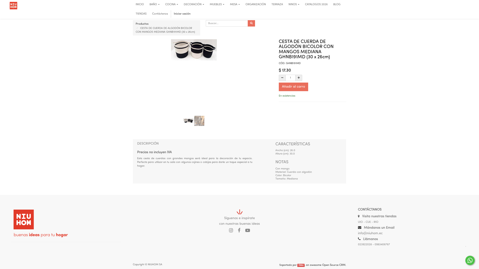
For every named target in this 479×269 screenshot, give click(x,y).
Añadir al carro (293, 87)
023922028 (365, 244)
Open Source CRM (333, 265)
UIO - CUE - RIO (368, 222)
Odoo (301, 265)
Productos (142, 24)
